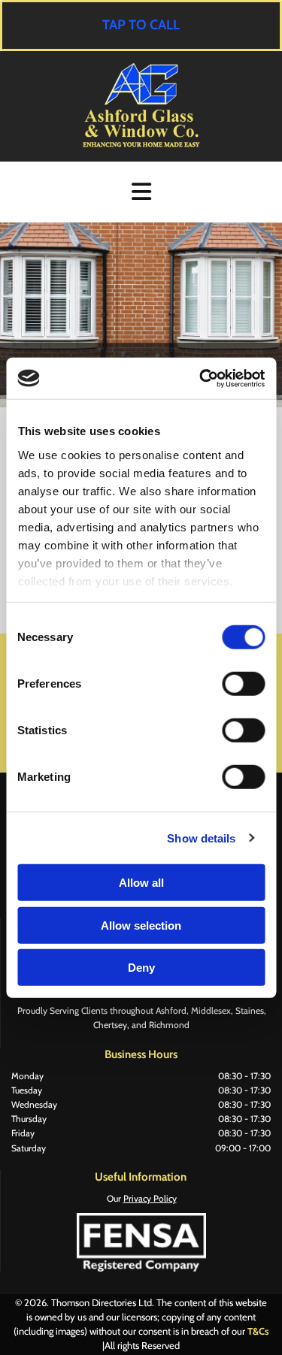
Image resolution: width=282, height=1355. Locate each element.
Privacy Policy (150, 1198)
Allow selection (141, 924)
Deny (141, 967)
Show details (201, 837)
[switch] (243, 684)
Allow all (141, 882)
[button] (141, 25)
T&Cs (258, 1331)
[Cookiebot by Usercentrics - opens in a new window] (201, 378)
